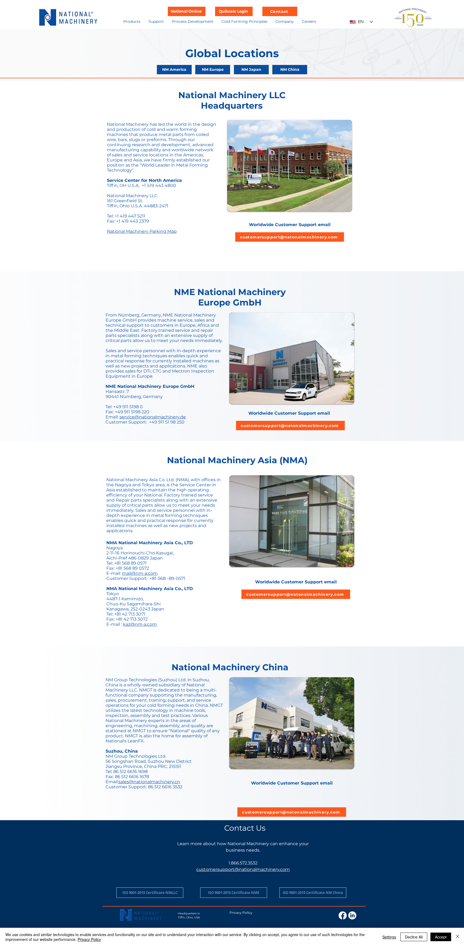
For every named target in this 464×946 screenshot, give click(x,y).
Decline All (414, 937)
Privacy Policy (89, 939)
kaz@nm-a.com (140, 624)
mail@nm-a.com (140, 573)
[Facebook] (343, 915)
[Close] (457, 937)
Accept (441, 937)
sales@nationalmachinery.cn (149, 781)
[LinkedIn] (352, 915)
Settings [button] (389, 937)
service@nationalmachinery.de (152, 416)
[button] (131, 21)
